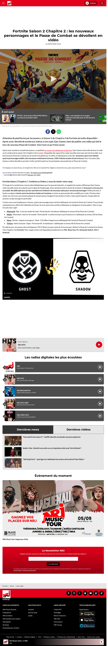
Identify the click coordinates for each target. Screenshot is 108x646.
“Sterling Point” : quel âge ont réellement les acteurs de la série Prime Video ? (53, 459)
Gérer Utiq (81, 637)
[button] (53, 78)
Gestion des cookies (93, 637)
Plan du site (10, 637)
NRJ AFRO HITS (23, 415)
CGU (39, 637)
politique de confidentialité (29, 570)
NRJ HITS (21, 345)
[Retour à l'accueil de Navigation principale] (9, 3)
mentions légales (17, 570)
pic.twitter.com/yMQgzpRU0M (41, 173)
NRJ (18, 366)
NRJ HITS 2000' (23, 403)
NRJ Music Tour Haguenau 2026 (15, 539)
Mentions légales (29, 637)
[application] (53, 79)
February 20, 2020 (34, 175)
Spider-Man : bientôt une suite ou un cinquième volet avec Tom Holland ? (52, 448)
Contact (19, 637)
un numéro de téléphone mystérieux (58, 150)
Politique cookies (49, 637)
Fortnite (40, 153)
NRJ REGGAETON (23, 390)
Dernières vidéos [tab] (78, 429)
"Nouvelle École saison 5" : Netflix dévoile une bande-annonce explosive (51, 437)
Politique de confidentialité (66, 637)
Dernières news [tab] (28, 429)
